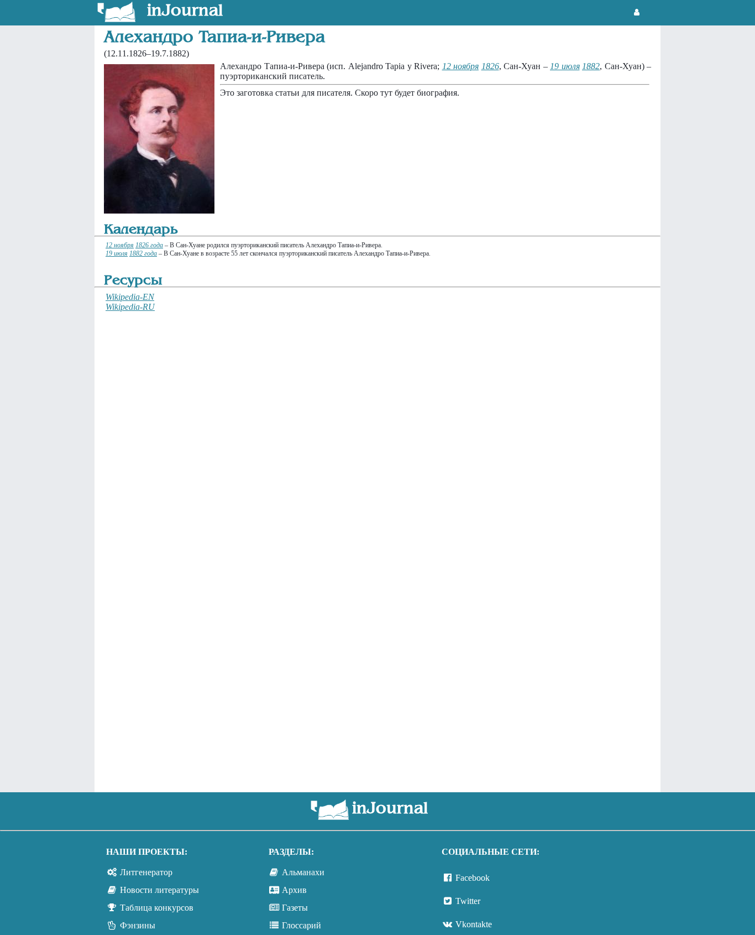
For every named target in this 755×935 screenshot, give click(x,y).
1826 (490, 66)
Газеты (295, 907)
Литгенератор (146, 872)
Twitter (467, 901)
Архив (294, 890)
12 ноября (460, 66)
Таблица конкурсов (156, 907)
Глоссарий (301, 925)
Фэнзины (137, 925)
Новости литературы (159, 890)
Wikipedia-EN (130, 297)
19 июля (565, 66)
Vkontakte (473, 924)
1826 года (149, 245)
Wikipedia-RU (130, 306)
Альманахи (303, 872)
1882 (591, 66)
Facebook (472, 877)
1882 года (143, 253)
